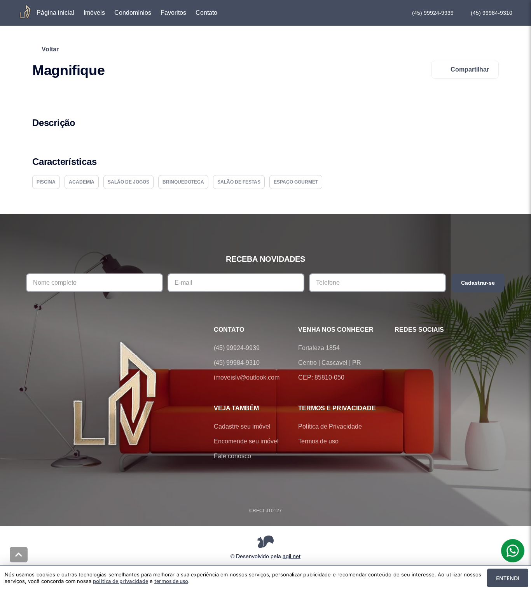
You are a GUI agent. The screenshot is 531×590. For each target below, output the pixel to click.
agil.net (291, 556)
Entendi (507, 578)
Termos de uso (318, 441)
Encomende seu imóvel (246, 441)
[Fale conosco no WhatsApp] (421, 348)
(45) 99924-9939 (433, 13)
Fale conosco (232, 456)
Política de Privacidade (330, 426)
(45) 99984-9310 (491, 13)
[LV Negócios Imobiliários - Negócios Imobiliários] (116, 393)
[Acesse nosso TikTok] (464, 348)
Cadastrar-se (478, 283)
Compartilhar (470, 69)
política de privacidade (120, 581)
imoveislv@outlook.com (246, 377)
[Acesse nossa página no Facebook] (399, 348)
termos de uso (171, 581)
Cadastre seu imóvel (242, 426)
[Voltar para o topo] (19, 554)
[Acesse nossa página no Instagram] (442, 348)
